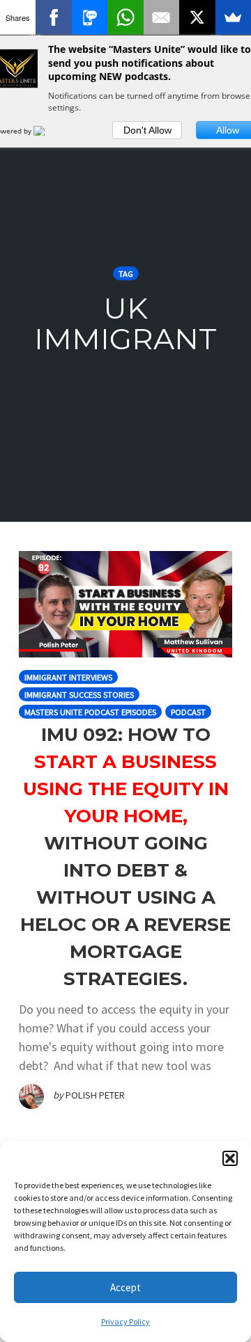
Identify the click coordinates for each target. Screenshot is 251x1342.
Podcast (188, 712)
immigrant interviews (68, 677)
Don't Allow (147, 130)
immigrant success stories (79, 694)
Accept (125, 1287)
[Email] (161, 17)
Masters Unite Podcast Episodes (90, 712)
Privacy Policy (125, 1321)
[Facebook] (53, 17)
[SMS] (89, 17)
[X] (197, 17)
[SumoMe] (233, 17)
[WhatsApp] (125, 17)
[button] (230, 1158)
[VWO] (47, 131)
